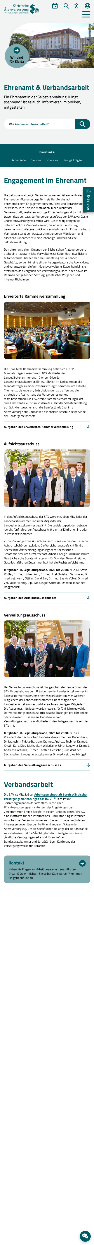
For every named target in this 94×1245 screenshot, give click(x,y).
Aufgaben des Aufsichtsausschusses (30, 597)
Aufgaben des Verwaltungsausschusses (32, 765)
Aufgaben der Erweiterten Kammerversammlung (38, 426)
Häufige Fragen (72, 160)
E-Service (51, 160)
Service (36, 160)
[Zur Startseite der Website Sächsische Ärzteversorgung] (24, 9)
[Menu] (86, 14)
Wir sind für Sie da (16, 59)
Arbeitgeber (19, 160)
